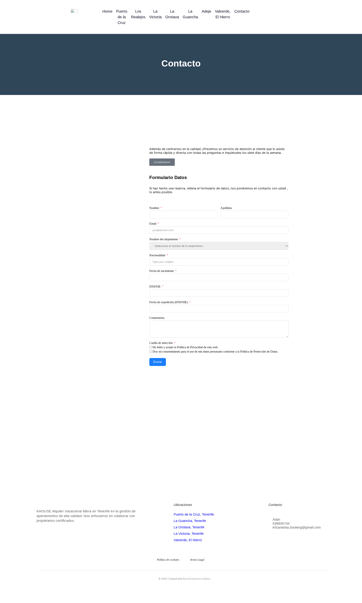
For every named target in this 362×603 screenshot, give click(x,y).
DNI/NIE (155, 286)
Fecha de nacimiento (161, 270)
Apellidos (226, 208)
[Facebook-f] (274, 17)
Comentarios (156, 317)
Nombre (154, 208)
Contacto (241, 11)
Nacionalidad (157, 255)
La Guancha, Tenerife (190, 521)
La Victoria (155, 14)
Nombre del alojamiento (163, 239)
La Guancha (190, 14)
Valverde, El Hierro (223, 14)
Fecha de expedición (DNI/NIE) (168, 302)
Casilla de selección (161, 342)
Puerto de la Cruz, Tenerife (194, 514)
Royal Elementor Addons (196, 579)
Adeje (206, 11)
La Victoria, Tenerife (189, 534)
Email (152, 223)
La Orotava (172, 14)
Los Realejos (138, 14)
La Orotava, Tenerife (189, 527)
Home (107, 11)
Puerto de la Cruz (121, 17)
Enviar (157, 361)
